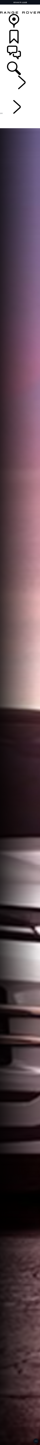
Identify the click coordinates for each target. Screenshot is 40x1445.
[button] (20, 5)
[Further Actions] (36, 1441)
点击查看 (24, 2)
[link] (20, 22)
